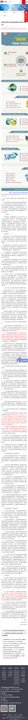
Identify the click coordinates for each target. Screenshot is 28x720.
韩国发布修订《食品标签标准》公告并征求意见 (14, 633)
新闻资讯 (10, 668)
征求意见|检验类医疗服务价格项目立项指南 (12, 651)
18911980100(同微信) (18, 689)
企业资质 (4, 679)
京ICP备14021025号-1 (20, 717)
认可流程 (23, 671)
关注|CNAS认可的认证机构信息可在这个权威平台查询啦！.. (15, 643)
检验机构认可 (17, 675)
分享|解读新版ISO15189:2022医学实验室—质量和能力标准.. (15, 639)
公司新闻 (10, 672)
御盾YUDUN (16, 719)
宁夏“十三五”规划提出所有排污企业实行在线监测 (14, 630)
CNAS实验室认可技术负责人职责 (10, 658)
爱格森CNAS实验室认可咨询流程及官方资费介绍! (13, 647)
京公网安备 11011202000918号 (10, 717)
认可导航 (15, 714)
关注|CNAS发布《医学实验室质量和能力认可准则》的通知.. (15, 655)
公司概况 (4, 668)
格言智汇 (10, 714)
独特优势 (4, 675)
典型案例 (23, 681)
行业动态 (10, 671)
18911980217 (5, 700)
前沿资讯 (10, 675)
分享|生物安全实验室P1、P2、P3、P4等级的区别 (13, 649)
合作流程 (23, 672)
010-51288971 (6, 689)
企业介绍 (4, 671)
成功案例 (23, 675)
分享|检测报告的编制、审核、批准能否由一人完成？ (14, 653)
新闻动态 (10, 674)
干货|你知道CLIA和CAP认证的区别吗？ (11, 645)
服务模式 (23, 668)
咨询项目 (17, 668)
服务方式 (23, 674)
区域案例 (23, 680)
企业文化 (4, 677)
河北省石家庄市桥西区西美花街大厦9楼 (11, 697)
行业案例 (23, 678)
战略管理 (4, 674)
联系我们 (20, 714)
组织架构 (4, 672)
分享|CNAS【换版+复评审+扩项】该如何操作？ (13, 641)
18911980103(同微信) (7, 695)
